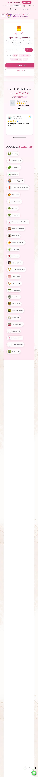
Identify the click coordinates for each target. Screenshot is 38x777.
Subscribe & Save (16, 59)
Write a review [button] (23, 109)
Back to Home (21, 65)
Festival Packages (24, 55)
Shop (15, 55)
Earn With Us (26, 2)
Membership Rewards (14, 2)
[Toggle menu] (3, 15)
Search (29, 50)
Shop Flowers (21, 71)
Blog (25, 59)
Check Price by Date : (7, 5)
